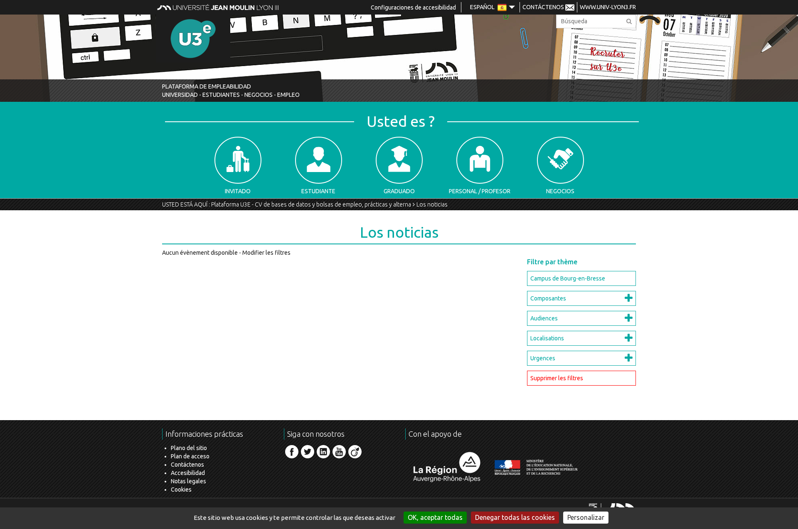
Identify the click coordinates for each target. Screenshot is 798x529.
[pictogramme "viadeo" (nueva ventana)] (355, 451)
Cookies (181, 489)
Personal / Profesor (479, 191)
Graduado (399, 191)
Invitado (238, 191)
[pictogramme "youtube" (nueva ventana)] (339, 451)
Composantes (548, 298)
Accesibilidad (188, 473)
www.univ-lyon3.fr (608, 7)
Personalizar (585, 517)
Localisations (547, 338)
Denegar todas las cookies (515, 517)
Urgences (542, 358)
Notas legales (188, 481)
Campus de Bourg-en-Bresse (567, 278)
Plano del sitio (189, 448)
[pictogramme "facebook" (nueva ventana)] (291, 451)
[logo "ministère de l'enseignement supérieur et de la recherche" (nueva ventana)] (536, 467)
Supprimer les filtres (556, 378)
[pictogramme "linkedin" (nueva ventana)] (323, 451)
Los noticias (432, 204)
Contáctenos (187, 464)
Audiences (544, 318)
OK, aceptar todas (435, 517)
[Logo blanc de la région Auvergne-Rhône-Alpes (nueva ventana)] (446, 467)
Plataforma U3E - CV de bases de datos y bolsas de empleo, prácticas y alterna (311, 204)
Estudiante (318, 191)
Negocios (560, 191)
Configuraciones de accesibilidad (413, 7)
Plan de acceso (190, 456)
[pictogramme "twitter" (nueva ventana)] (307, 451)
